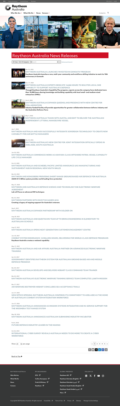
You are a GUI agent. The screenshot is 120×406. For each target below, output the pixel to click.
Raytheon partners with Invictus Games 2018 (35, 200)
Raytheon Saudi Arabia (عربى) (70, 389)
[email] (93, 349)
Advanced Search (67, 62)
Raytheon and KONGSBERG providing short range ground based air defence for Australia (59, 176)
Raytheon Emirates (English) (69, 379)
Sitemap (78, 400)
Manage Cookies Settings (91, 400)
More (61, 393)
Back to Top (16, 356)
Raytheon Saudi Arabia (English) (70, 386)
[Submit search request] (108, 12)
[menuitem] (16, 13)
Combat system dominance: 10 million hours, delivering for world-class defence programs (60, 238)
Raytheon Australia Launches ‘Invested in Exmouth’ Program (58, 72)
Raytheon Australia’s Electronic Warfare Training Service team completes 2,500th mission (59, 278)
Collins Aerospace (41, 379)
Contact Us (102, 13)
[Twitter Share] (96, 349)
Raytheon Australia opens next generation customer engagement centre (51, 230)
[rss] (89, 349)
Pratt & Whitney (40, 382)
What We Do (28, 13)
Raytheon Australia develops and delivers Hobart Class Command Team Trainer (54, 270)
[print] (106, 349)
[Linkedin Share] (99, 349)
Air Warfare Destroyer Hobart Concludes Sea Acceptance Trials (46, 287)
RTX (36, 375)
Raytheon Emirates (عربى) (68, 382)
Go (59, 62)
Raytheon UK (64, 375)
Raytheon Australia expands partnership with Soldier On (42, 210)
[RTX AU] (15, 8)
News (38, 13)
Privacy (69, 400)
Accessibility (47, 400)
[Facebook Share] (102, 349)
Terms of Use (59, 400)
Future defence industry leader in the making (36, 325)
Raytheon (38, 386)
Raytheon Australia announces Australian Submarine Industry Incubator (51, 317)
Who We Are (15, 13)
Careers (45, 13)
